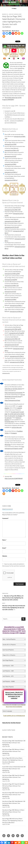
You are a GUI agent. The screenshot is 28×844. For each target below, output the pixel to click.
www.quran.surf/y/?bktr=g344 (13, 329)
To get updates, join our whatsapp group (14, 715)
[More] (3, 36)
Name (4, 540)
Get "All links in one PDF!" (15, 631)
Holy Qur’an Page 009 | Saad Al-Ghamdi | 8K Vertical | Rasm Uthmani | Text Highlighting (13, 794)
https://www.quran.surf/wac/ (12, 400)
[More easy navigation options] (14, 58)
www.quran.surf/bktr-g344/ (12, 273)
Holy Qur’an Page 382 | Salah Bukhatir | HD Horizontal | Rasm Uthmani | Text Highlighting (13, 742)
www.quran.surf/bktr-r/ (16, 305)
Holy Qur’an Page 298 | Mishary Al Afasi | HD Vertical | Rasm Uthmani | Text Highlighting (13, 812)
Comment (5, 518)
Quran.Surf (9, 2)
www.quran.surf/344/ (10, 144)
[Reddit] (16, 33)
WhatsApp (8, 444)
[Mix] (19, 33)
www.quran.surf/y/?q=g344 (16, 333)
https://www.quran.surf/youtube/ (14, 392)
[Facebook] (3, 33)
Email (4, 548)
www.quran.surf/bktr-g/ (16, 311)
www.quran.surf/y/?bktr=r (17, 356)
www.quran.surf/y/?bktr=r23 (12, 339)
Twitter (7, 433)
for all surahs (11, 415)
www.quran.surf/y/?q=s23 (12, 227)
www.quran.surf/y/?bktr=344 (13, 209)
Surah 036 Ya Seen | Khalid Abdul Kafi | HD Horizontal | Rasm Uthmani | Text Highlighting (14, 768)
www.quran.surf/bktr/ (10, 164)
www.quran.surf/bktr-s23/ (12, 150)
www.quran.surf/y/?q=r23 (12, 344)
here (22, 446)
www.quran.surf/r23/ (10, 291)
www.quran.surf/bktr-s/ (11, 172)
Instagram (14, 433)
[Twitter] (7, 33)
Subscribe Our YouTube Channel (11, 722)
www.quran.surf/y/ (6, 373)
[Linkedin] (10, 33)
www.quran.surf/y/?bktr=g (17, 362)
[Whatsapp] (22, 33)
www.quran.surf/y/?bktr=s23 (12, 221)
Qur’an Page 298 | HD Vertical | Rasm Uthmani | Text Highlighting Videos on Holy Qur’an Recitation (12, 820)
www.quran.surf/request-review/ (14, 448)
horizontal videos (9, 421)
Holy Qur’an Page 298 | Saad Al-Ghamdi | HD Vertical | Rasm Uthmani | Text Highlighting (13, 777)
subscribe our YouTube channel (13, 388)
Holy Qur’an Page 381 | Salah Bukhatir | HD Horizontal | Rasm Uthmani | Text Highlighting (13, 803)
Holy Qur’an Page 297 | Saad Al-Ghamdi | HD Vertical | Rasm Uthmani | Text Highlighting (13, 786)
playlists (19, 408)
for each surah (15, 412)
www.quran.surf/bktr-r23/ (12, 285)
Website (4, 556)
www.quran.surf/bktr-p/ (11, 180)
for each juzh (8, 417)
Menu (14, 8)
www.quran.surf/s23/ (10, 156)
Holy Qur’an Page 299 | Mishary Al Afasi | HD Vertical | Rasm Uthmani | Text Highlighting (13, 751)
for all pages (19, 415)
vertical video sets (17, 427)
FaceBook (19, 431)
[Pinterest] (13, 33)
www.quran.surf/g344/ (11, 279)
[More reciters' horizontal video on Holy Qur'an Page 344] (9, 58)
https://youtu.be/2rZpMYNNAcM (13, 478)
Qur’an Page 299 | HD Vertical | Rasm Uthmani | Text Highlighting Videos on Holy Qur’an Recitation (12, 760)
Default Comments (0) (7, 509)
